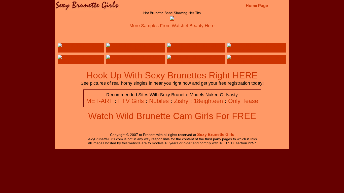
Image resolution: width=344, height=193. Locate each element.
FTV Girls (131, 101)
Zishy (181, 101)
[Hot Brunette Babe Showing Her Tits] (172, 19)
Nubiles (159, 101)
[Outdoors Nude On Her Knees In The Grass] (135, 62)
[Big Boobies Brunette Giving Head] (81, 62)
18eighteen (208, 101)
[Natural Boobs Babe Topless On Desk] (195, 50)
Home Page (257, 6)
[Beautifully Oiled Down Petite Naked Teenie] (195, 62)
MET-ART (99, 101)
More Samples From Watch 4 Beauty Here (172, 25)
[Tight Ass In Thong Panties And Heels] (256, 62)
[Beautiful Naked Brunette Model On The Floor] (135, 50)
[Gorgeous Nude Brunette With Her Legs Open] (256, 50)
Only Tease (243, 101)
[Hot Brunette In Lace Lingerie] (81, 50)
